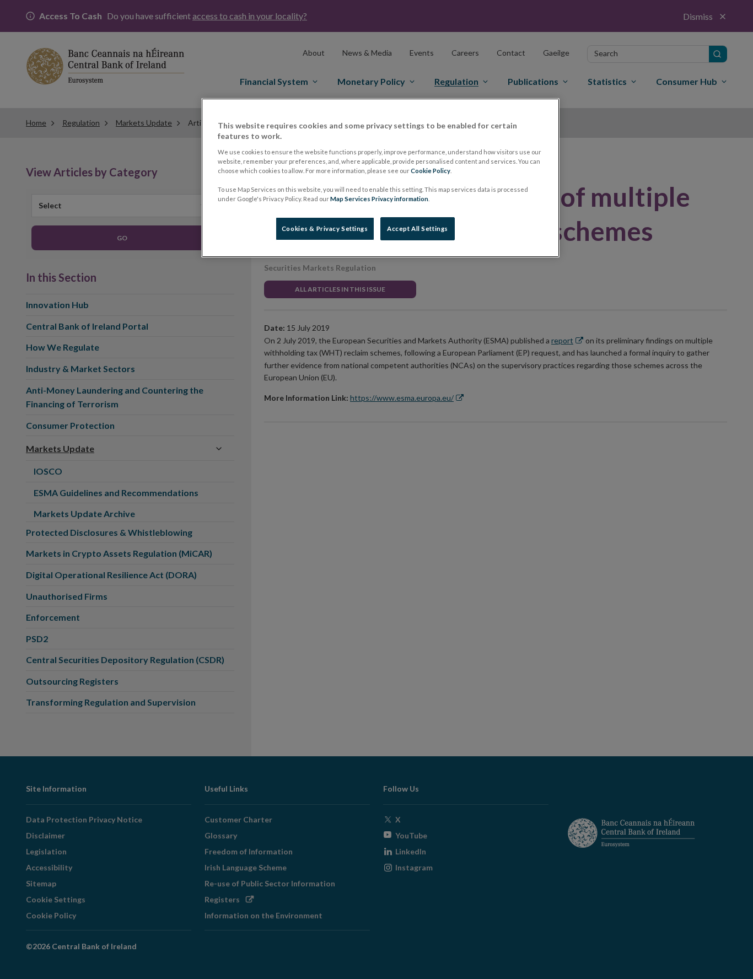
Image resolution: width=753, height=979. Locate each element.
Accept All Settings (417, 228)
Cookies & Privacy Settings (325, 228)
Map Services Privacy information (379, 198)
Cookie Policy (430, 170)
